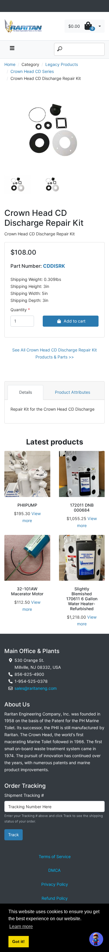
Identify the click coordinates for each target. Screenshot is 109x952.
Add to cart (74, 320)
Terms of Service (55, 856)
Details (25, 392)
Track (13, 834)
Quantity (18, 309)
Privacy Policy (54, 884)
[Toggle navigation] (7, 6)
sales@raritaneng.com (36, 688)
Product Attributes (72, 392)
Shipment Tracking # (24, 795)
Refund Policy (55, 898)
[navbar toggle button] (11, 49)
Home (9, 64)
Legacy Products (61, 64)
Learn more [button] (21, 926)
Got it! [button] (18, 941)
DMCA (54, 870)
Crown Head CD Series (32, 71)
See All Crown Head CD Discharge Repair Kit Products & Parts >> (54, 353)
